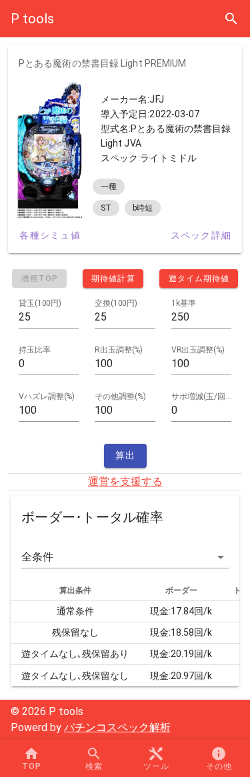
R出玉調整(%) (119, 350)
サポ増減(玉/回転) (201, 396)
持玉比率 (35, 350)
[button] (125, 557)
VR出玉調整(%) (198, 350)
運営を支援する (125, 481)
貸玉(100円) (40, 303)
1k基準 (183, 303)
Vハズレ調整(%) (47, 396)
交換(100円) (116, 303)
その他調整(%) (120, 396)
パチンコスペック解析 (117, 727)
